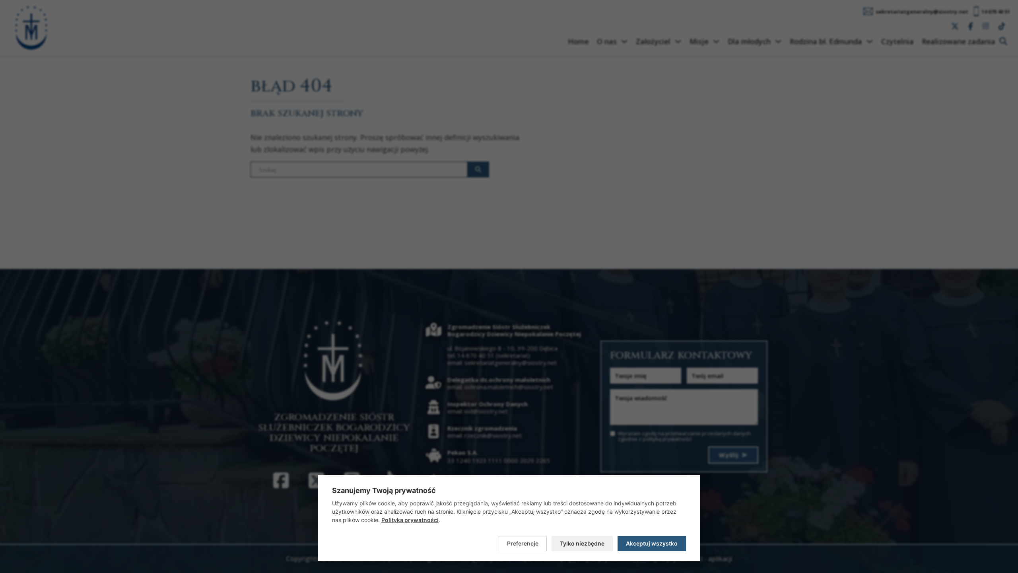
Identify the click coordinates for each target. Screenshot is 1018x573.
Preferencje (522, 543)
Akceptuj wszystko (652, 543)
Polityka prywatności (410, 519)
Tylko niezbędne (582, 543)
